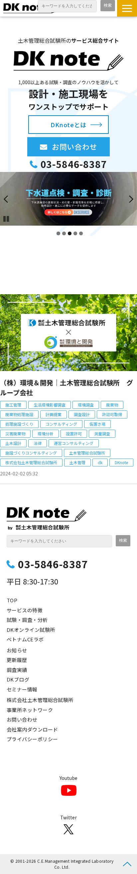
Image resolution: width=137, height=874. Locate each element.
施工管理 (13, 405)
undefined (10, 198)
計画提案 (54, 414)
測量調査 (102, 433)
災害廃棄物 (15, 433)
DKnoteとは (68, 124)
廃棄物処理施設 (19, 414)
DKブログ (18, 679)
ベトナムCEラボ (25, 639)
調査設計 (82, 414)
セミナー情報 (22, 689)
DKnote (121, 462)
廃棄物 (112, 405)
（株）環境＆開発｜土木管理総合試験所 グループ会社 (66, 387)
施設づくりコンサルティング (31, 453)
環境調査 (86, 405)
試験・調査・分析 (27, 619)
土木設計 (13, 443)
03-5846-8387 (74, 164)
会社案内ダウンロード (32, 729)
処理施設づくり (19, 424)
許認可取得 (112, 414)
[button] (127, 8)
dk (100, 462)
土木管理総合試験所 (87, 453)
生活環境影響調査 (50, 405)
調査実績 (17, 669)
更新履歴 (17, 659)
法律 (38, 443)
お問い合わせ (80, 146)
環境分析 (46, 433)
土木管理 (77, 462)
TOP (12, 600)
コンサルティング (61, 424)
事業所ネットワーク (30, 709)
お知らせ (17, 650)
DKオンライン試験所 (31, 629)
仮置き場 (97, 424)
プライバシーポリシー (32, 739)
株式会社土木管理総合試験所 (31, 462)
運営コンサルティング (73, 443)
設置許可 (74, 433)
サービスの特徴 (25, 610)
